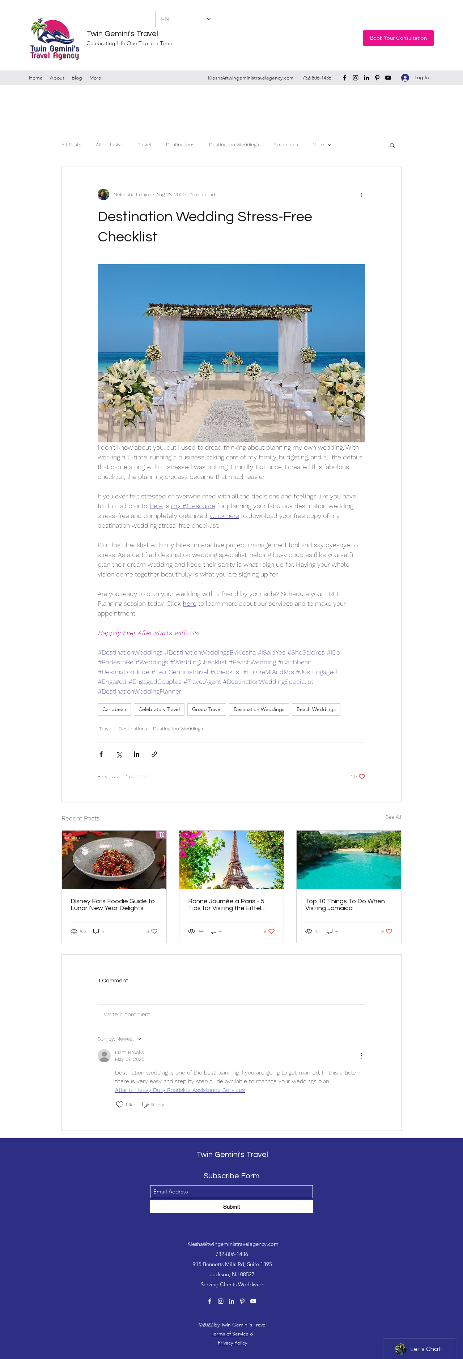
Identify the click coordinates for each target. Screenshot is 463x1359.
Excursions (285, 144)
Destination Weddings (234, 144)
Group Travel (206, 709)
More (318, 144)
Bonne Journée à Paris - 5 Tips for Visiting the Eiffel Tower (226, 905)
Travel (145, 144)
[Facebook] (344, 77)
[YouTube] (388, 77)
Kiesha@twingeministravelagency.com (251, 77)
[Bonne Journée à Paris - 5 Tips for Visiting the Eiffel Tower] (231, 860)
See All (394, 817)
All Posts (71, 144)
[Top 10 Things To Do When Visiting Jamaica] (349, 860)
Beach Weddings (316, 709)
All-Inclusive (109, 144)
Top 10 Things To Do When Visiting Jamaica (345, 905)
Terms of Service (230, 1333)
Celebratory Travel (159, 709)
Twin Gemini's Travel (122, 34)
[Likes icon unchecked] (119, 1104)
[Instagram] (355, 77)
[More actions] (361, 194)
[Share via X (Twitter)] (118, 754)
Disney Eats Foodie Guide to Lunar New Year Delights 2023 (113, 905)
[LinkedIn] (366, 77)
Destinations (180, 144)
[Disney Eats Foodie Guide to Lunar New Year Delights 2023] (114, 860)
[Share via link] (154, 754)
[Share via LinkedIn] (136, 754)
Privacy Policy (232, 1342)
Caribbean (114, 709)
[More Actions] (361, 1055)
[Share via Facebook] (101, 754)
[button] (392, 145)
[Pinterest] (377, 77)
